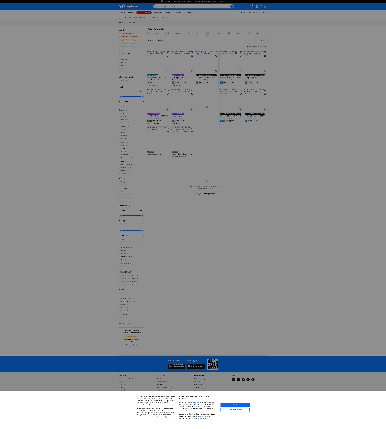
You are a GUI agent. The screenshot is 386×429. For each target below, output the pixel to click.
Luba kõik (235, 405)
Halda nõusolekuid (235, 410)
